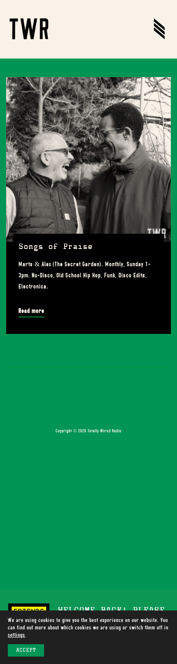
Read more (31, 310)
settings (16, 635)
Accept (26, 650)
